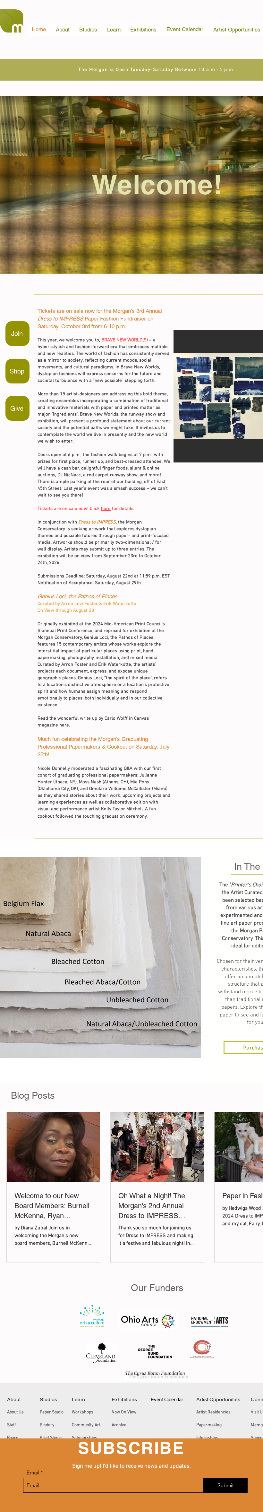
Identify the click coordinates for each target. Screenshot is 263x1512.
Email (33, 1472)
